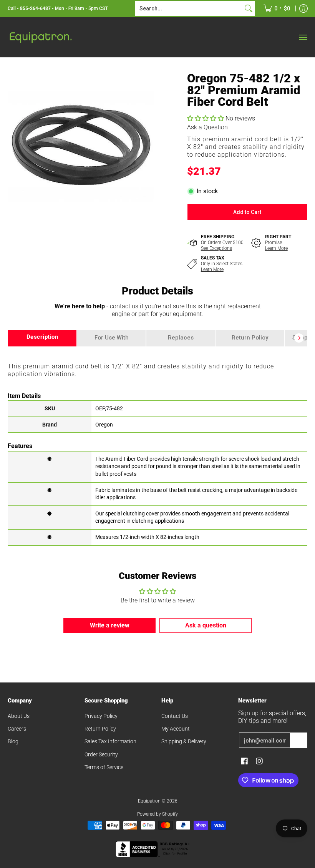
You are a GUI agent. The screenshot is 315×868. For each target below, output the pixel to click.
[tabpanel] (157, 446)
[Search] (248, 8)
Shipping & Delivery (183, 741)
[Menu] (302, 37)
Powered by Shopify (157, 814)
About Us (19, 716)
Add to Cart (247, 212)
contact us (124, 306)
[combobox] (189, 8)
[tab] (42, 338)
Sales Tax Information (110, 741)
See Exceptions (216, 248)
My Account (175, 729)
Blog (13, 741)
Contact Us (174, 716)
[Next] (298, 337)
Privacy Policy (101, 716)
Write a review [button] (109, 625)
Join (299, 740)
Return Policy (100, 729)
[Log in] (303, 8)
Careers (17, 729)
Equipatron (149, 801)
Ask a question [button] (205, 625)
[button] (206, 118)
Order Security (101, 754)
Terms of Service (104, 767)
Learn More (276, 248)
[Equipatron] (40, 37)
